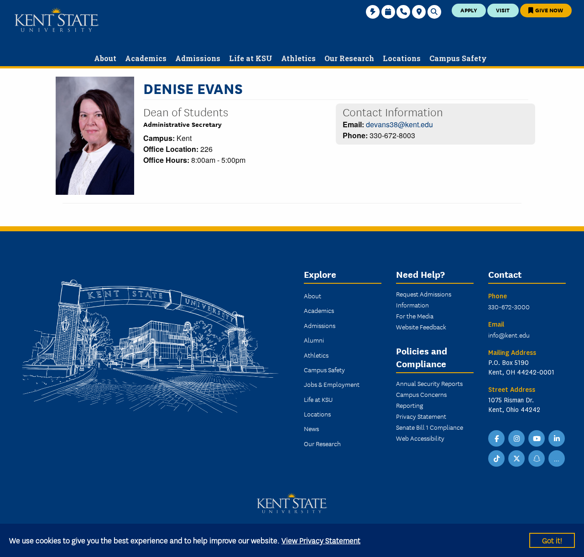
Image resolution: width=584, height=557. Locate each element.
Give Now (548, 10)
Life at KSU (318, 399)
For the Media (414, 316)
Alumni (314, 340)
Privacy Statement (421, 416)
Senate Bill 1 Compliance (429, 427)
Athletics (316, 355)
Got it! (552, 540)
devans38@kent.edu (399, 124)
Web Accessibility (420, 438)
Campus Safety (324, 369)
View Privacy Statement (321, 540)
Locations (317, 414)
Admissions (319, 325)
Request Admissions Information (423, 299)
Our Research (322, 443)
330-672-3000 (509, 307)
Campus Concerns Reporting (421, 399)
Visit (503, 10)
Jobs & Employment (332, 384)
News (311, 428)
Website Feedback (421, 327)
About (312, 296)
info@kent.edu (509, 335)
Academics (319, 310)
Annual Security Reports (429, 383)
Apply (468, 10)
